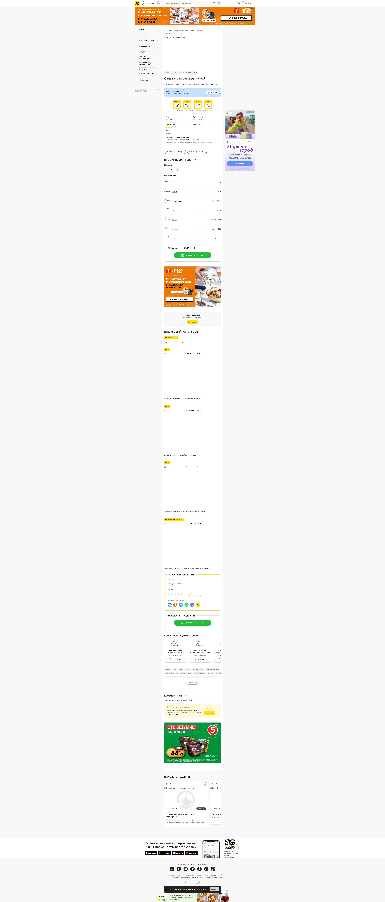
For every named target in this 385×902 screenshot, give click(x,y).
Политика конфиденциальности (186, 875)
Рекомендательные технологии (189, 877)
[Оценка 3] (175, 594)
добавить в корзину (194, 255)
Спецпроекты (144, 35)
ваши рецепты (211, 677)
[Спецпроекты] (158, 35)
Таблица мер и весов (196, 152)
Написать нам (193, 883)
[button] (164, 647)
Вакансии (176, 877)
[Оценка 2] (172, 594)
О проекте (143, 80)
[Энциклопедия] (158, 52)
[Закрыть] (221, 875)
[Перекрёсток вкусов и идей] (158, 63)
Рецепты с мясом (184, 669)
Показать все (192, 683)
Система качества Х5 (146, 74)
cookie (207, 889)
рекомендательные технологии (193, 889)
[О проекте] (158, 80)
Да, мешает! (192, 322)
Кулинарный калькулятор (173, 152)
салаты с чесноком (186, 677)
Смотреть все (216, 777)
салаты (167, 669)
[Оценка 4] (178, 594)
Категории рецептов (206, 877)
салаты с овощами (171, 677)
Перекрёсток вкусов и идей (145, 63)
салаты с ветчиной (212, 669)
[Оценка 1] (168, 594)
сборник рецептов (171, 673)
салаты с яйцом (185, 673)
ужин (174, 669)
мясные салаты (198, 669)
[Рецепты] (158, 29)
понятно (214, 889)
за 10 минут (200, 677)
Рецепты (142, 29)
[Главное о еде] (158, 46)
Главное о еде (145, 46)
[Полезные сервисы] (158, 40)
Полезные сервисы (147, 40)
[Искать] (219, 3)
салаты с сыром (199, 673)
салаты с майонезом (214, 673)
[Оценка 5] (181, 594)
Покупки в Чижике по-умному (146, 69)
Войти (209, 713)
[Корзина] (239, 3)
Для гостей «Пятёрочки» (144, 57)
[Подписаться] (204, 784)
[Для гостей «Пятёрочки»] (158, 57)
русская (168, 133)
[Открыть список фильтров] (213, 3)
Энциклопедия (145, 52)
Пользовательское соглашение (205, 875)
